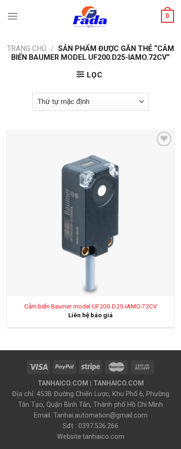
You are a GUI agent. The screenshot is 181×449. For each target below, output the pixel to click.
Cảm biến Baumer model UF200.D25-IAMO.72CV (90, 306)
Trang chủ (26, 48)
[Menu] (12, 16)
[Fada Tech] (89, 16)
